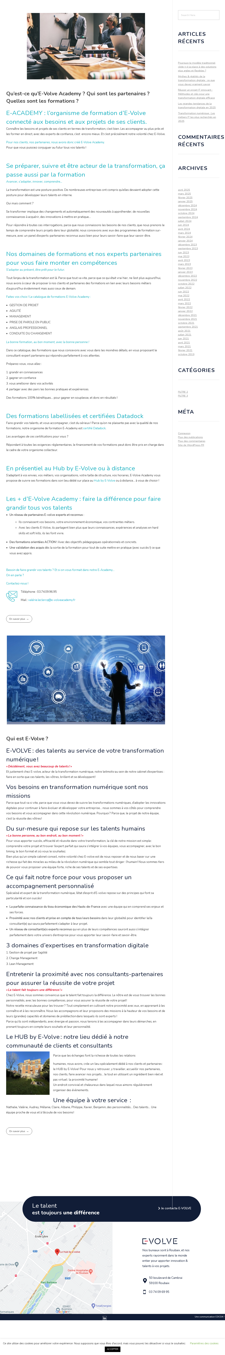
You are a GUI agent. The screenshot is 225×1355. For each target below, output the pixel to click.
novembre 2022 (187, 280)
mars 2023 (184, 264)
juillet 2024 (184, 221)
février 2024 (185, 236)
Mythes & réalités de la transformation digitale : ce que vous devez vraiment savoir (196, 80)
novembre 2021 (187, 319)
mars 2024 (184, 233)
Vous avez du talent (138, 6)
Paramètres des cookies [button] (204, 1343)
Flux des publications (190, 437)
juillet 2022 (184, 287)
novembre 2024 (187, 209)
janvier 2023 (185, 272)
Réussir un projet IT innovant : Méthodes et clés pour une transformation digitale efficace (196, 94)
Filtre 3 (183, 395)
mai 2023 (183, 256)
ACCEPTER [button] (112, 1349)
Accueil (48, 6)
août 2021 (184, 331)
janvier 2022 (185, 311)
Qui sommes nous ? (69, 6)
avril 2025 (184, 190)
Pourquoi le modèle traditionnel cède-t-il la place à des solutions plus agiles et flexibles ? (197, 67)
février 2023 (185, 268)
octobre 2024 (186, 213)
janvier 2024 (185, 240)
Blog (189, 6)
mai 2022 (183, 295)
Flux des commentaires (191, 441)
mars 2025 (184, 193)
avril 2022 (184, 299)
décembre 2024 (187, 205)
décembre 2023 (187, 244)
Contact (200, 6)
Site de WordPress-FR (191, 445)
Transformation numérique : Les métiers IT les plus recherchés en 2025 (197, 117)
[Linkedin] (104, 1318)
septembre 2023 (188, 248)
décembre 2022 (187, 276)
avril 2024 (184, 229)
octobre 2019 (186, 354)
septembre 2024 (188, 217)
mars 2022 (184, 303)
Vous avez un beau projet (101, 6)
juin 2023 (183, 252)
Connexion (184, 433)
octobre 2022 (186, 283)
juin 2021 (183, 338)
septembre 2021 (188, 326)
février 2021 (185, 350)
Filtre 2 (183, 392)
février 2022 (185, 307)
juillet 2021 (184, 334)
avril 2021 (184, 342)
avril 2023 (184, 260)
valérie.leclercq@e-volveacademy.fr (51, 600)
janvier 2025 (185, 201)
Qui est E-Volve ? (27, 738)
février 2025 (185, 197)
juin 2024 (183, 225)
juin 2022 (183, 291)
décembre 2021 (187, 315)
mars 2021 (184, 346)
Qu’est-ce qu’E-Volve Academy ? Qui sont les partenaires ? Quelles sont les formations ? (78, 97)
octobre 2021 (186, 323)
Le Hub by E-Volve (171, 6)
